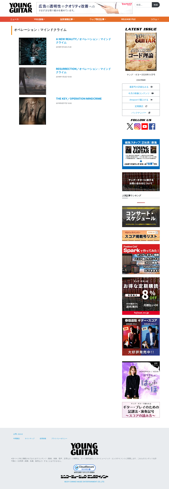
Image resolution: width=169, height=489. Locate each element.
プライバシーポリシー (59, 438)
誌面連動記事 (66, 19)
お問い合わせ (18, 434)
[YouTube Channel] (145, 126)
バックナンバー (139, 112)
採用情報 (43, 438)
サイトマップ (29, 438)
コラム (154, 19)
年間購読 (16, 438)
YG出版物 (38, 19)
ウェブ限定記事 (97, 19)
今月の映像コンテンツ (138, 93)
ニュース (14, 19)
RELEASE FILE (128, 19)
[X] (130, 126)
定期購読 (139, 106)
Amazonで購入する (139, 99)
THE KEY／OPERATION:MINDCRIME (79, 98)
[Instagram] (137, 126)
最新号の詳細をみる (139, 86)
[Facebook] (152, 126)
